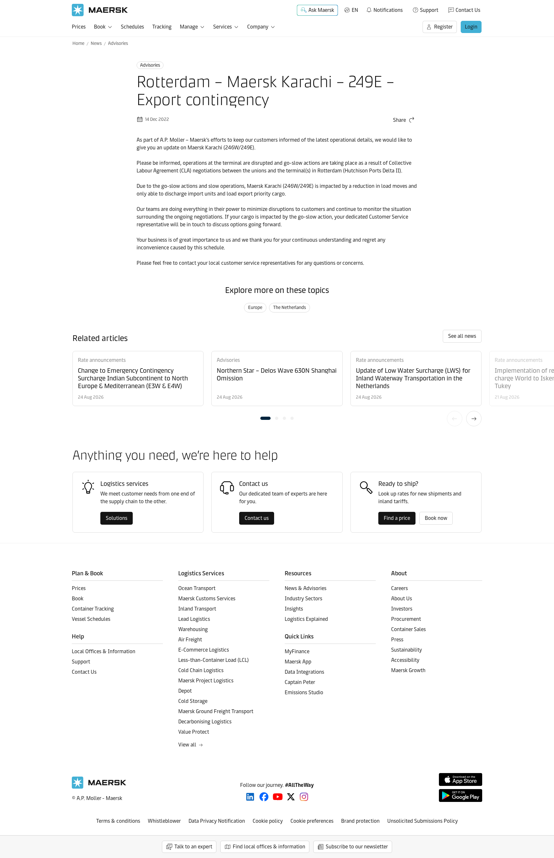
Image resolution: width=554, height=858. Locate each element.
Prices (79, 27)
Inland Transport (197, 609)
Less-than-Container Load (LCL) (213, 660)
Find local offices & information (269, 847)
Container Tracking (93, 609)
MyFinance (297, 651)
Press (397, 640)
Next (474, 418)
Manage (189, 27)
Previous (454, 418)
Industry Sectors (303, 599)
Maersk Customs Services (206, 599)
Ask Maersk (321, 10)
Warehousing (193, 629)
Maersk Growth (408, 670)
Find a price (397, 518)
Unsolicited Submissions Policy (422, 821)
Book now (436, 518)
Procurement (406, 619)
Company (257, 27)
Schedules (132, 27)
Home (78, 43)
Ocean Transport (196, 588)
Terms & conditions (118, 821)
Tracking (162, 27)
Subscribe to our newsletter (357, 847)
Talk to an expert (193, 847)
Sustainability (406, 650)
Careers (399, 588)
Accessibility (405, 660)
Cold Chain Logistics (200, 670)
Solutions (116, 518)
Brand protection (360, 821)
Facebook (264, 796)
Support (429, 10)
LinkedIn (250, 797)
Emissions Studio (304, 692)
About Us (401, 599)
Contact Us (468, 10)
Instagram (304, 797)
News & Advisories (305, 588)
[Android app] (460, 795)
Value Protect (193, 732)
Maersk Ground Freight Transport (215, 711)
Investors (401, 609)
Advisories (118, 43)
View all (187, 745)
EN (355, 10)
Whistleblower (164, 821)
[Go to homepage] (100, 10)
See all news (462, 336)
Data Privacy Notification (217, 821)
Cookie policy (268, 821)
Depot (185, 691)
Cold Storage (192, 701)
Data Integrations (304, 672)
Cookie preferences (311, 821)
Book (99, 27)
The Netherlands (289, 307)
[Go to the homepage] (99, 787)
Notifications (384, 9)
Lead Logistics (194, 619)
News (96, 43)
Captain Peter (300, 682)
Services (222, 27)
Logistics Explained (306, 619)
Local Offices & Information (103, 651)
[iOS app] (460, 779)
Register (443, 27)
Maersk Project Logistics (205, 681)
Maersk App (298, 662)
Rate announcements (102, 360)
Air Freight (190, 640)
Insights (294, 609)
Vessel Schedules (91, 619)
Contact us (257, 518)
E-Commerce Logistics (203, 650)
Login (471, 27)
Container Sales (408, 629)
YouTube (278, 797)
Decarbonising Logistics (204, 722)
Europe (255, 307)
